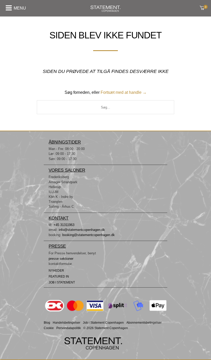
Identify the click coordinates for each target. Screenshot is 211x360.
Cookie (49, 328)
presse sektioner (61, 259)
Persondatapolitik (68, 328)
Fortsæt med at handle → (124, 92)
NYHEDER (56, 270)
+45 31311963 (64, 225)
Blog (47, 322)
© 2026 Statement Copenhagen (105, 328)
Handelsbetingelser (66, 322)
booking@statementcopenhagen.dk (88, 235)
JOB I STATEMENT (62, 282)
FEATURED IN (59, 276)
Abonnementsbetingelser (144, 322)
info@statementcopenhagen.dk (82, 230)
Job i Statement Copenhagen (103, 322)
